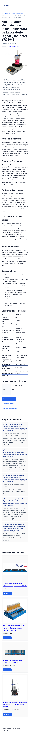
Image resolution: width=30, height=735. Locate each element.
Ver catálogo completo (10, 408)
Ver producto (7, 593)
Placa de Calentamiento (13, 46)
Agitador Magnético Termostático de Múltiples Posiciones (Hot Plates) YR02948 (15, 704)
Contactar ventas (8, 403)
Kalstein (6, 5)
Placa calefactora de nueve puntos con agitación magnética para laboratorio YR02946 (14, 628)
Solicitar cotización (9, 399)
